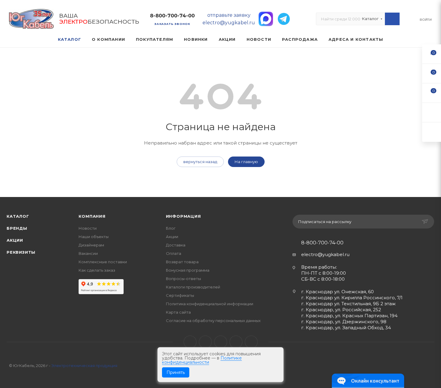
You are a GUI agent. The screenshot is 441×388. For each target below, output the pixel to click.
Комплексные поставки (103, 261)
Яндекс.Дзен (251, 342)
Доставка (175, 245)
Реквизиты (21, 252)
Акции (15, 240)
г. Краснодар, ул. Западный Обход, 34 (346, 327)
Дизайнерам (91, 245)
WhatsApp (236, 342)
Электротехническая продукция (84, 365)
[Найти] (392, 19)
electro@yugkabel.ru (325, 254)
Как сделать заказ (97, 270)
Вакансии (88, 253)
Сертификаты (180, 295)
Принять (175, 372)
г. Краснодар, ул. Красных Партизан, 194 (349, 315)
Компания (92, 216)
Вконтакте (190, 342)
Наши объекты (94, 236)
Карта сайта (178, 312)
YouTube (220, 342)
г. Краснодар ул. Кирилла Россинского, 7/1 (352, 297)
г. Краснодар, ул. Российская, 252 (341, 309)
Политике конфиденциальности (202, 360)
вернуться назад (200, 161)
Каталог (18, 216)
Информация (183, 216)
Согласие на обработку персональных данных (213, 320)
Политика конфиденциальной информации (209, 303)
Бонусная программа (187, 270)
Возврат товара (182, 261)
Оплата (173, 253)
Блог (171, 228)
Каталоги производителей (193, 287)
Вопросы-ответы (183, 278)
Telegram (205, 342)
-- (432, 54)
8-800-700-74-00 (172, 16)
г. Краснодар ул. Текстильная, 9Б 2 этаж (348, 303)
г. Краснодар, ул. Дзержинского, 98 (343, 321)
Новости (88, 228)
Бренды (17, 228)
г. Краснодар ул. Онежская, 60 (337, 291)
